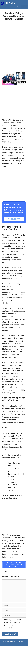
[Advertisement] (14, 44)
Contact (14, 643)
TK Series (10, 3)
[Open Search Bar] (17, 6)
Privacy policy (20, 641)
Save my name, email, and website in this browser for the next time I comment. (14, 624)
